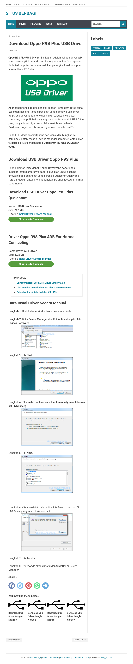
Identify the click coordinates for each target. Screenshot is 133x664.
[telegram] (45, 585)
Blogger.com (106, 657)
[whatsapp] (37, 585)
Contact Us (54, 657)
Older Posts (80, 640)
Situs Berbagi (21, 13)
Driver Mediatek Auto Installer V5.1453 (37, 292)
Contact (28, 4)
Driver (22, 24)
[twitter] (20, 585)
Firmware (35, 24)
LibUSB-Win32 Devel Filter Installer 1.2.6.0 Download (44, 287)
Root (95, 53)
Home (8, 4)
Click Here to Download (31, 219)
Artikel (96, 48)
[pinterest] (28, 585)
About (17, 4)
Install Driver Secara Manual (35, 214)
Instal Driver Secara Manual (34, 258)
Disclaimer (79, 4)
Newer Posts (14, 640)
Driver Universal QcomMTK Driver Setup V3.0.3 (41, 283)
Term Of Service (62, 4)
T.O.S (87, 657)
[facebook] (11, 585)
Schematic (62, 24)
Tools (49, 24)
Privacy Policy (43, 4)
